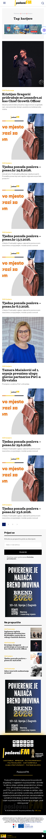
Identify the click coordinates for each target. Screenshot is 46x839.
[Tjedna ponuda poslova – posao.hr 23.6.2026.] (23, 478)
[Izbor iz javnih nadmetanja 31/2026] (36, 671)
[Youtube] (28, 741)
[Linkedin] (21, 745)
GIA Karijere (7, 163)
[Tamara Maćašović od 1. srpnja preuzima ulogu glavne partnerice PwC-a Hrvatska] (23, 340)
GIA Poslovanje (8, 90)
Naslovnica (17, 13)
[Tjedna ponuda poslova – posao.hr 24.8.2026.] (23, 137)
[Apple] (31, 745)
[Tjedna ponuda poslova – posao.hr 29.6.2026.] (23, 411)
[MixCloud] (31, 741)
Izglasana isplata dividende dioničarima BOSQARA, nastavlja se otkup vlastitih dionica (14, 634)
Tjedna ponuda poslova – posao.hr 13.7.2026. (21, 237)
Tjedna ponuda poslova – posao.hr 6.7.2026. (21, 304)
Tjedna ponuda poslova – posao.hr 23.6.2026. (21, 510)
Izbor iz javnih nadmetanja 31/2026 (16, 672)
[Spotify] (14, 741)
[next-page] (17, 524)
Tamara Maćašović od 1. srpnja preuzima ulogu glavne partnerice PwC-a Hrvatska (21, 375)
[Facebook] (14, 745)
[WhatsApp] (24, 741)
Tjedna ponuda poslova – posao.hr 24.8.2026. (21, 168)
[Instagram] (17, 745)
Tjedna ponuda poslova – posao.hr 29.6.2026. (21, 443)
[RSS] (28, 745)
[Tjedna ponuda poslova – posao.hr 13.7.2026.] (23, 206)
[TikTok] (17, 741)
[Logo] (23, 753)
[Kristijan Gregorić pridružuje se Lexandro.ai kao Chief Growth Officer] (23, 64)
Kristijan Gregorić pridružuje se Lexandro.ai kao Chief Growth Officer (22, 97)
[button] (43, 836)
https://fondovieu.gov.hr (30, 822)
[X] (21, 741)
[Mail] (24, 745)
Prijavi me (23, 552)
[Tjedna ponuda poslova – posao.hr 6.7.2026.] (23, 273)
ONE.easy (38, 810)
